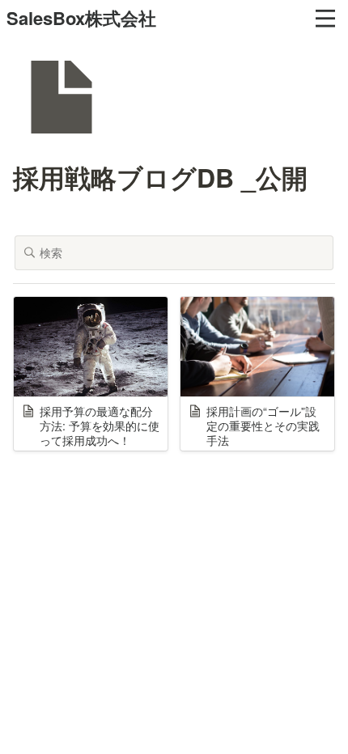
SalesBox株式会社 (81, 18)
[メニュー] (325, 18)
